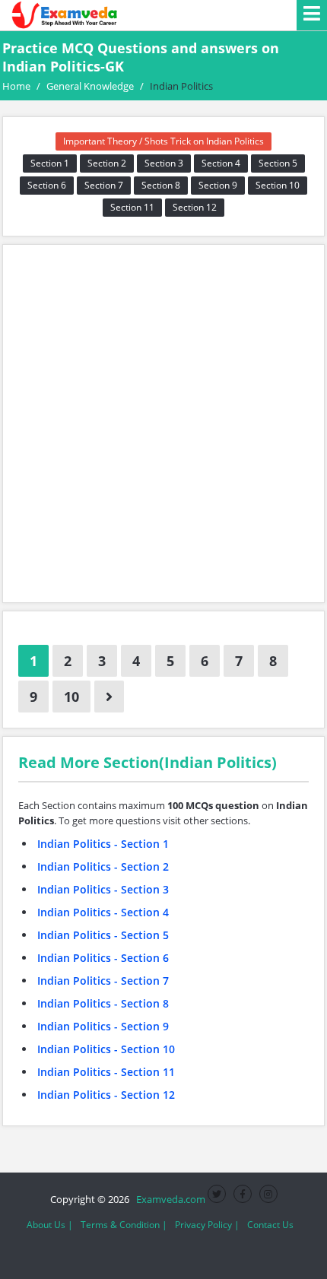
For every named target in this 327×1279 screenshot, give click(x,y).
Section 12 (195, 207)
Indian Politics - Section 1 (103, 843)
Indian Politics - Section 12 (106, 1094)
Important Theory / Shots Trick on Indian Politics (163, 141)
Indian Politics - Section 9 (103, 1026)
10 (71, 696)
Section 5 (278, 163)
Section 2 (106, 163)
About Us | (50, 1224)
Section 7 (103, 185)
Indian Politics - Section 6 (103, 958)
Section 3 (163, 163)
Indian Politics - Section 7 (103, 980)
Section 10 (278, 185)
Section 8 (160, 185)
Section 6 (46, 185)
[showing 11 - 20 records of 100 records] (109, 696)
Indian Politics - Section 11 (106, 1072)
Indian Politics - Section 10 (106, 1049)
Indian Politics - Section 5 (103, 935)
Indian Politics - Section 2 (103, 866)
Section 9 (217, 185)
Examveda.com (168, 1199)
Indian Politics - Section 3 (103, 889)
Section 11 (132, 207)
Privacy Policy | (207, 1224)
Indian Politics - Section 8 (103, 1003)
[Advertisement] (163, 423)
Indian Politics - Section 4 (103, 912)
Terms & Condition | (124, 1224)
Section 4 (221, 163)
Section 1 (49, 163)
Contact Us (270, 1224)
